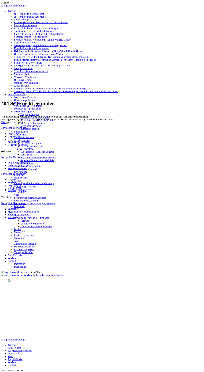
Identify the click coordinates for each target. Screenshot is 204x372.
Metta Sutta (26, 154)
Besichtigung (20, 172)
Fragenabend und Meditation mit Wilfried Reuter (38, 34)
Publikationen (21, 131)
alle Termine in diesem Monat (29, 13)
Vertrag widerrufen (23, 252)
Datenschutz (20, 266)
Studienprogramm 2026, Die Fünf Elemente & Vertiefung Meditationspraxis (52, 88)
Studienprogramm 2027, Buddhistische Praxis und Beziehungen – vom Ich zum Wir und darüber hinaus (66, 91)
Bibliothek (19, 206)
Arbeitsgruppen (22, 140)
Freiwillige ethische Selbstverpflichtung (34, 183)
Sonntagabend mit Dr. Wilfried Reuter (33, 31)
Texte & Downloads (24, 149)
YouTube (12, 258)
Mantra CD (20, 232)
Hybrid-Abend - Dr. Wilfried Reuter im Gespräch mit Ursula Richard (48, 51)
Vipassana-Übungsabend (32, 123)
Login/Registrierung (24, 235)
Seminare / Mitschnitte (19, 214)
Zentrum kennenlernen (25, 25)
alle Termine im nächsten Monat (30, 16)
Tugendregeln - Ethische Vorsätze (37, 151)
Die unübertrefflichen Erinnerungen (38, 157)
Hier (3, 122)
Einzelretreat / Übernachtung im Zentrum (34, 203)
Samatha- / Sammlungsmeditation (31, 71)
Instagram (13, 185)
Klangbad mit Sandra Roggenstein (31, 48)
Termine (12, 11)
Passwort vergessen (24, 249)
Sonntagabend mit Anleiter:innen (30, 36)
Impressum (19, 263)
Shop (10, 356)
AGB (17, 240)
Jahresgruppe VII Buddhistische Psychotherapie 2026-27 (42, 65)
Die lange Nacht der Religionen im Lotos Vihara (38, 54)
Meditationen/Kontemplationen (36, 226)
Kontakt (12, 261)
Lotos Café (13, 353)
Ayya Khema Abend (24, 42)
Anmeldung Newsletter (25, 186)
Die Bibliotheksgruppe (31, 143)
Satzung (18, 180)
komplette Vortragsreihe (32, 223)
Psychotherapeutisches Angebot (30, 197)
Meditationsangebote (24, 111)
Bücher (17, 229)
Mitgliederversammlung (26, 82)
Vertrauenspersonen (24, 137)
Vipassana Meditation (25, 77)
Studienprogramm (17, 190)
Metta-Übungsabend (30, 126)
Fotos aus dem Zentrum (26, 200)
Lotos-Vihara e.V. (17, 94)
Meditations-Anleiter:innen (27, 108)
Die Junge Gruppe (23, 80)
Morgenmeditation (23, 68)
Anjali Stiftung (21, 85)
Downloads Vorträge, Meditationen (31, 217)
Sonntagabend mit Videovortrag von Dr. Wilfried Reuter (42, 39)
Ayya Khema (20, 134)
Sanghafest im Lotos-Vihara (28, 62)
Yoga (16, 195)
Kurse (11, 217)
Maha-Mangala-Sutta (31, 166)
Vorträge (24, 220)
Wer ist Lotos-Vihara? (25, 97)
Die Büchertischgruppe (32, 146)
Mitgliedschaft (21, 177)
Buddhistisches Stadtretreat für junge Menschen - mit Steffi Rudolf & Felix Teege (55, 59)
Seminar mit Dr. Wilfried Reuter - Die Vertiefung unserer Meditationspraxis (51, 57)
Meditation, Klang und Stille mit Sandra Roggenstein (40, 45)
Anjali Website (15, 255)
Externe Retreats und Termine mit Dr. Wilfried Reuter (41, 22)
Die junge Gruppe (29, 114)
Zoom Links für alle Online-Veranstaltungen (36, 28)
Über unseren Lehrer (24, 100)
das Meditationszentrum (20, 350)
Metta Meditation (22, 74)
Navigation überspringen (13, 5)
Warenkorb (19, 238)
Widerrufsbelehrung (24, 246)
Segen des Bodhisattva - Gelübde (37, 160)
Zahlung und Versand (25, 243)
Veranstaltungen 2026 (25, 19)
